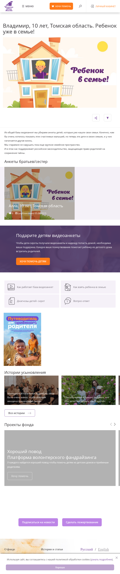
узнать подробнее (101, 559)
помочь (63, 6)
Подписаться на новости (38, 522)
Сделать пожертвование (82, 522)
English (103, 549)
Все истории (16, 413)
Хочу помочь (19, 476)
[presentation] (111, 424)
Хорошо (60, 567)
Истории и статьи (52, 549)
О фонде (9, 549)
